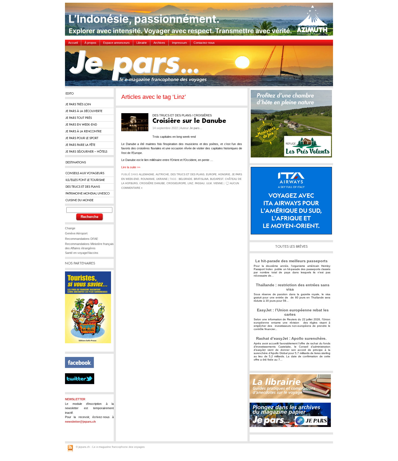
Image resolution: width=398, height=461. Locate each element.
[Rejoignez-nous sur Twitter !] (82, 389)
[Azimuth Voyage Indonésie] (200, 21)
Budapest (216, 179)
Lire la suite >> (130, 167)
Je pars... (196, 128)
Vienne (218, 183)
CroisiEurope (176, 183)
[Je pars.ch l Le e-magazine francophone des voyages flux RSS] (70, 449)
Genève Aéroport (76, 233)
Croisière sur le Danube (189, 121)
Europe (211, 174)
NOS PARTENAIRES (80, 263)
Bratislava (201, 179)
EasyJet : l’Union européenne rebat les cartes (293, 312)
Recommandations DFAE (81, 238)
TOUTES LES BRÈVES (291, 246)
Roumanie (148, 179)
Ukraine (162, 179)
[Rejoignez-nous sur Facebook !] (81, 371)
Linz (190, 183)
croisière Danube (152, 183)
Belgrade (185, 179)
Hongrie (224, 174)
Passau (200, 183)
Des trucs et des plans (187, 174)
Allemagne (146, 174)
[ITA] (293, 202)
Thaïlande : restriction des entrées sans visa (293, 287)
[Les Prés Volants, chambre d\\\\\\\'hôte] (293, 125)
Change (70, 228)
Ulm (209, 183)
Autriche (162, 174)
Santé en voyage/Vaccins (81, 252)
